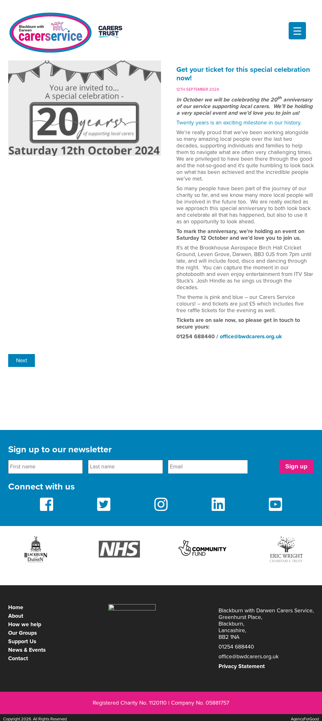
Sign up (296, 466)
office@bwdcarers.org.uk (251, 336)
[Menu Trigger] (297, 30)
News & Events (27, 650)
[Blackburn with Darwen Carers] (69, 33)
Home (15, 607)
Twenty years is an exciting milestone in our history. (239, 122)
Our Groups (22, 633)
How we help (24, 624)
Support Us (22, 641)
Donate (161, 5)
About (15, 616)
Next (21, 360)
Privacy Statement (242, 666)
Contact (18, 658)
